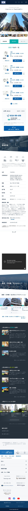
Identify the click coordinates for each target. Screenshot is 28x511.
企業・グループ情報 (5, 472)
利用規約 (7, 506)
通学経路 (12, 219)
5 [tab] (15, 312)
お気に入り (19, 2)
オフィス (3, 464)
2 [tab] (12, 312)
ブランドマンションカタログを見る (17, 423)
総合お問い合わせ (7, 502)
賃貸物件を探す (5, 430)
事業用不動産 (4, 468)
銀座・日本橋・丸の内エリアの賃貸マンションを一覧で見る (13, 317)
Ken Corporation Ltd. (3, 2)
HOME (2, 456)
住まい (6, 456)
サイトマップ (20, 506)
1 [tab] (11, 312)
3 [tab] (13, 312)
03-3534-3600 (14, 118)
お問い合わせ (21, 2)
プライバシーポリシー (20, 502)
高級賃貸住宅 (18, 456)
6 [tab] (16, 312)
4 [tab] (14, 312)
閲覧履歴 (16, 2)
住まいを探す (11, 456)
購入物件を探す (5, 434)
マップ (18, 119)
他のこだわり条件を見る (19, 360)
